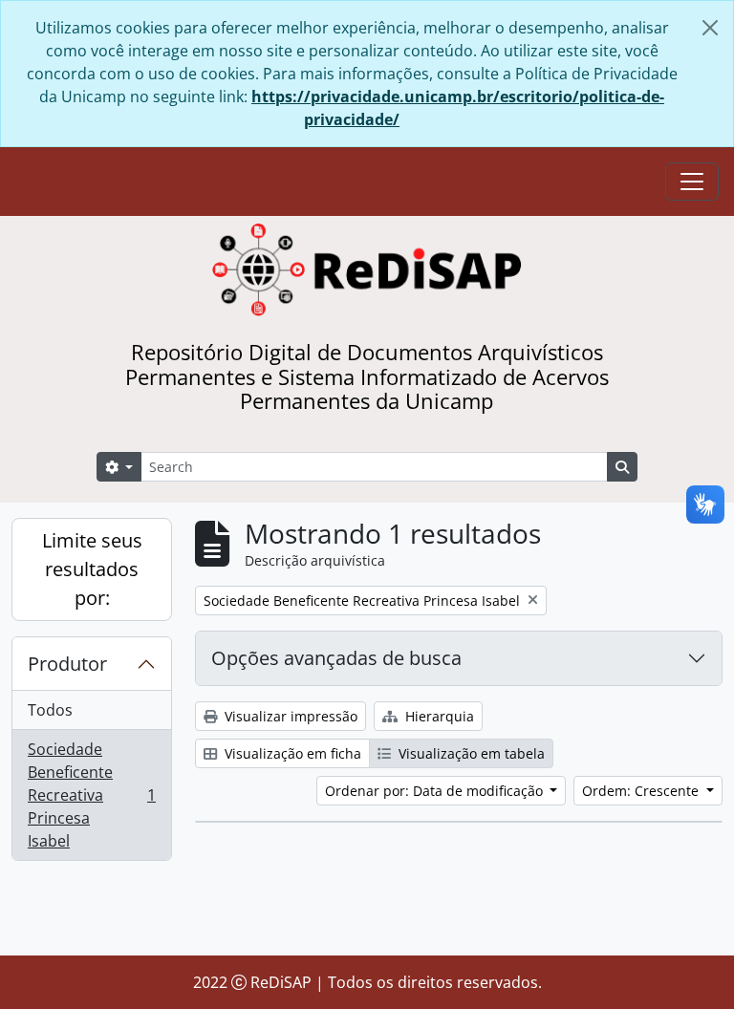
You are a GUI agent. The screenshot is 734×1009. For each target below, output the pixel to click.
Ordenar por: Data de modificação (436, 791)
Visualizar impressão (289, 716)
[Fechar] (710, 27)
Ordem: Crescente (642, 791)
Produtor (67, 663)
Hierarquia (437, 716)
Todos (50, 709)
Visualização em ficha (291, 753)
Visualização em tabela (470, 753)
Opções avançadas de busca (336, 658)
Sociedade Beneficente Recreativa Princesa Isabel (91, 795)
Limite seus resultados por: (92, 569)
